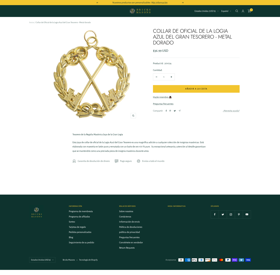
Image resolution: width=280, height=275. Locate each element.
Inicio (31, 22)
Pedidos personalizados (80, 232)
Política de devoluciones (130, 227)
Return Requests (127, 247)
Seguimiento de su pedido (81, 242)
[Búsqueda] (237, 11)
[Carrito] (249, 11)
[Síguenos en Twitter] (223, 214)
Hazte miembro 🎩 (162, 97)
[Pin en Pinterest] (170, 111)
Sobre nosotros (126, 211)
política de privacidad (129, 232)
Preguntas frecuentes (163, 104)
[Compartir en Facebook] (166, 111)
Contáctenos (125, 216)
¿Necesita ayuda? (231, 111)
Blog (71, 237)
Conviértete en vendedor (131, 242)
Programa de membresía (81, 211)
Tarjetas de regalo (77, 227)
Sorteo (72, 221)
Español (224, 11)
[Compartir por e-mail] (180, 111)
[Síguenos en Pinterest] (239, 214)
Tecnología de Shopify (88, 260)
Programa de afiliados (79, 216)
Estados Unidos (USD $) (205, 11)
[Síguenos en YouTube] (247, 214)
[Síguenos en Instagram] (231, 214)
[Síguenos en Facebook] (215, 214)
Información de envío (129, 221)
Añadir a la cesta (196, 89)
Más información (159, 2)
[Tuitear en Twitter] (175, 111)
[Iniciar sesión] (243, 11)
